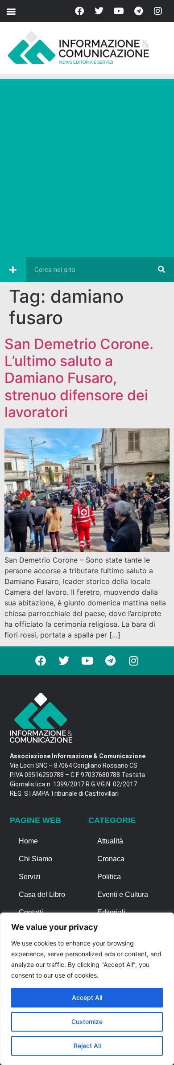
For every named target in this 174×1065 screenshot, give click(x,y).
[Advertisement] (87, 166)
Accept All (87, 997)
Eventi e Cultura (122, 894)
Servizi (30, 876)
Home (28, 841)
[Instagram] (158, 11)
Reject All (87, 1045)
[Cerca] (161, 269)
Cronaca (110, 859)
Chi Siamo (35, 859)
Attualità (110, 841)
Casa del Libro (42, 894)
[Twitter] (99, 11)
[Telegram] (138, 11)
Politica (109, 876)
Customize (87, 1021)
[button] (11, 11)
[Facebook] (79, 11)
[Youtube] (119, 11)
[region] (87, 989)
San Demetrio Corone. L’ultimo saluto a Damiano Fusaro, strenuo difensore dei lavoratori (78, 378)
